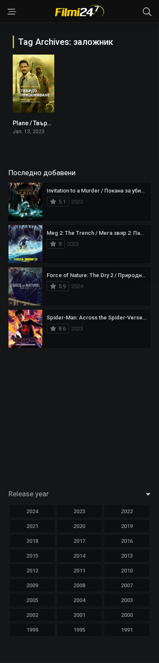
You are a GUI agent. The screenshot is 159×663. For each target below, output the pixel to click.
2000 (127, 615)
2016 (127, 541)
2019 (127, 526)
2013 (127, 556)
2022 (127, 511)
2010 (127, 570)
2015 (32, 556)
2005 (32, 600)
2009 (32, 585)
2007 (127, 585)
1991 (127, 630)
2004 (79, 600)
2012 (32, 570)
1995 (79, 630)
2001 (79, 615)
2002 (32, 615)
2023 (79, 511)
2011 (79, 570)
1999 (32, 630)
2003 (127, 600)
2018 (32, 541)
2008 (79, 585)
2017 (79, 541)
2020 (79, 526)
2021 (32, 526)
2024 (32, 511)
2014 (79, 556)
